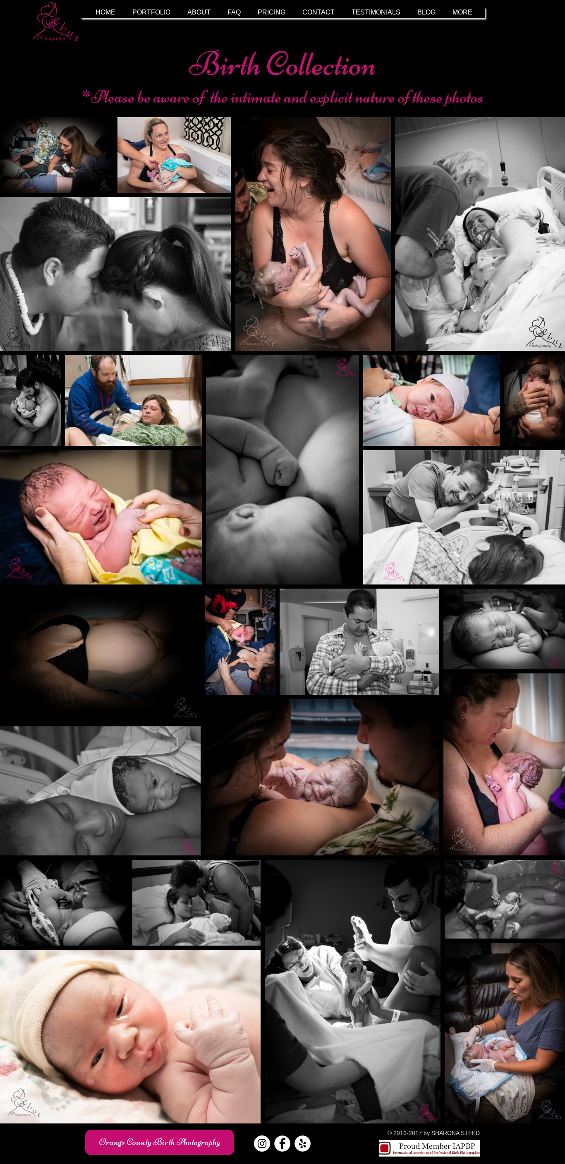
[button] (151, 12)
